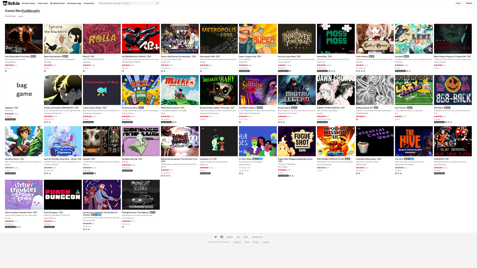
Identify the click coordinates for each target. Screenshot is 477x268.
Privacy (256, 242)
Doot (163, 113)
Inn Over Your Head (287, 56)
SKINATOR (439, 159)
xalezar (7, 164)
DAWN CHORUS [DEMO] (328, 107)
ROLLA (86, 56)
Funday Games (127, 113)
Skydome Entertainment (404, 164)
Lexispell (399, 56)
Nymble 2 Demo (12, 159)
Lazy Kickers (400, 107)
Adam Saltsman (50, 218)
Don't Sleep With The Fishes (17, 56)
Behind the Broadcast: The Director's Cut (179, 159)
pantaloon (87, 62)
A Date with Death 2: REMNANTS (59, 107)
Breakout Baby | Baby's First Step (214, 107)
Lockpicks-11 (206, 159)
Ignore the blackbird (53, 56)
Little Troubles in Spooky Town (18, 212)
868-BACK (438, 107)
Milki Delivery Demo (170, 107)
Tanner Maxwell (284, 62)
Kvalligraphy (30, 11)
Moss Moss (322, 56)
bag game (9, 107)
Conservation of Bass (92, 107)
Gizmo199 (243, 62)
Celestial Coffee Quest (366, 159)
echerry (86, 164)
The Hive (399, 159)
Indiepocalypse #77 (364, 107)
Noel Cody (321, 62)
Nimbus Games (440, 62)
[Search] (157, 3)
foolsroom (9, 110)
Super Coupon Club (247, 56)
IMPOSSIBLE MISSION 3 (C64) (330, 159)
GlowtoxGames (440, 164)
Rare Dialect (283, 167)
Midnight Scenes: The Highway (135, 212)
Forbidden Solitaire (247, 107)
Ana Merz (47, 62)
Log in (458, 3)
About (230, 237)
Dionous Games (89, 220)
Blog (246, 237)
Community (89, 3)
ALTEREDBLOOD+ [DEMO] (134, 56)
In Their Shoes (245, 159)
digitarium (204, 164)
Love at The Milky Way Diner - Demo (60, 159)
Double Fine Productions (287, 113)
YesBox (203, 62)
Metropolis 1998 (207, 56)
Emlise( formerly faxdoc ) (92, 113)
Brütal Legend (284, 107)
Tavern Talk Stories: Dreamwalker (176, 56)
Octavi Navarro (128, 218)
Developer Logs (74, 3)
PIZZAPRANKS (362, 113)
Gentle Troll (165, 62)
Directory (237, 242)
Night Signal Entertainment (249, 113)
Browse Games (28, 3)
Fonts (20, 16)
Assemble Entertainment (209, 113)
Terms (247, 242)
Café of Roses (362, 56)
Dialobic (125, 162)
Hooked (86, 159)
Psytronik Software (324, 164)
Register (469, 3)
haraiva (320, 113)
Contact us (257, 237)
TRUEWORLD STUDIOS (131, 62)
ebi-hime (359, 62)
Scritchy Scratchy (130, 107)
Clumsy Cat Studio (51, 164)
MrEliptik (398, 62)
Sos (396, 113)
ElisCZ (163, 167)
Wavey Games (361, 164)
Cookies (266, 242)
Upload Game (59, 3)
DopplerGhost (10, 62)
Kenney (8, 218)
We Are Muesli (244, 164)
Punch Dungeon (51, 212)
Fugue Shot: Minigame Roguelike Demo (295, 159)
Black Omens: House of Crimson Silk (450, 56)
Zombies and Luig (129, 159)
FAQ (238, 237)
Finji (435, 113)
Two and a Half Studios (52, 113)
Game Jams (43, 3)
